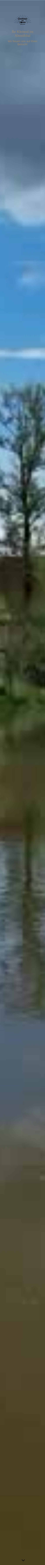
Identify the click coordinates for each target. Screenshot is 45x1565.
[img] (22, 782)
